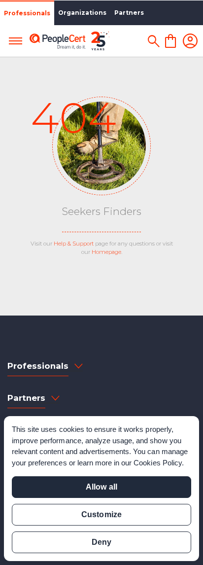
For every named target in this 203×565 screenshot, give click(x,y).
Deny (101, 542)
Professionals (27, 13)
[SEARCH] (153, 41)
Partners (129, 12)
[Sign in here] (190, 41)
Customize (101, 514)
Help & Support (74, 243)
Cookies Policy (158, 463)
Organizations (82, 12)
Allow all (101, 487)
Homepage (106, 251)
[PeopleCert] (69, 41)
